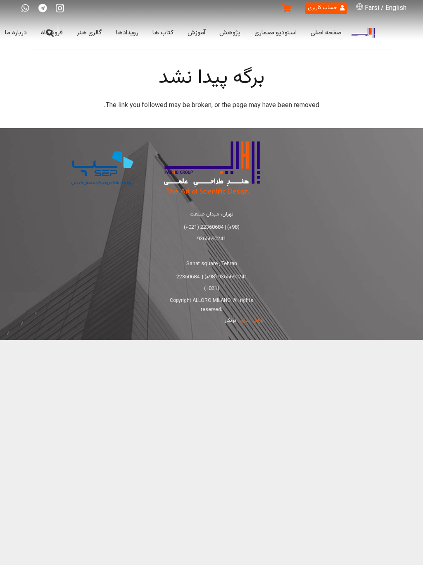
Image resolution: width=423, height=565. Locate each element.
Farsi (372, 8)
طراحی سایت (251, 320)
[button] (50, 33)
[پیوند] (363, 33)
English (395, 8)
